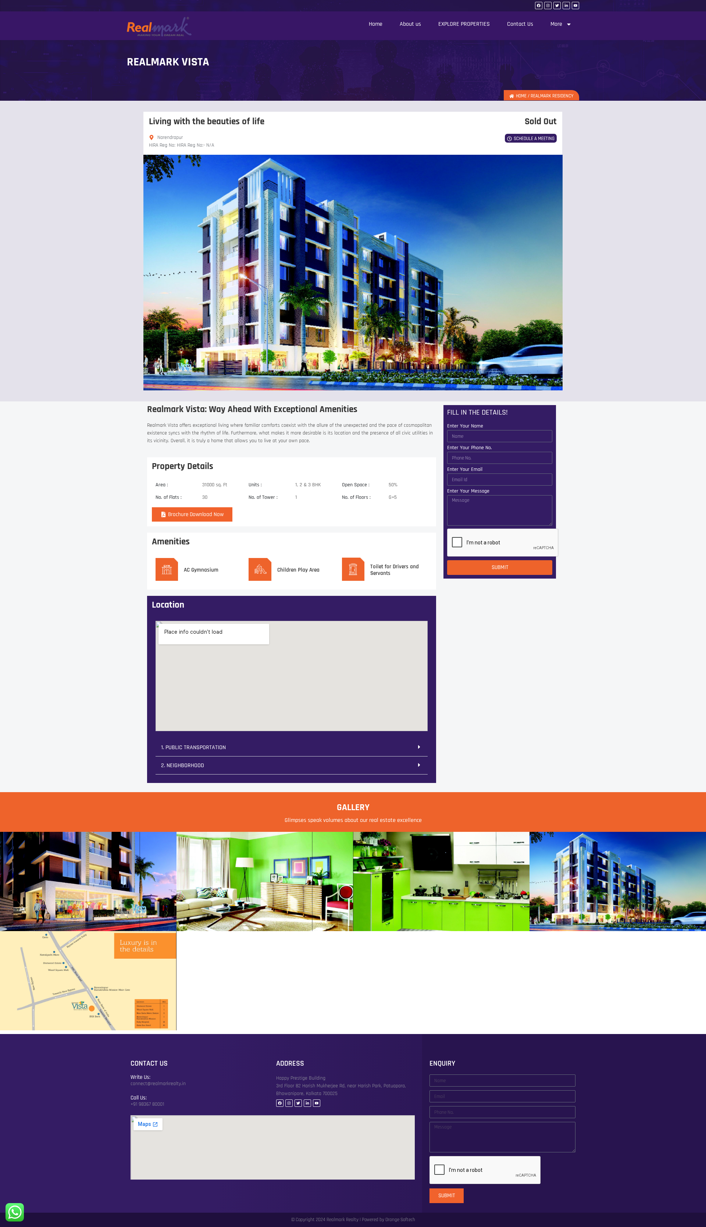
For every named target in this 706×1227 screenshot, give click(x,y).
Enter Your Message (468, 491)
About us (410, 24)
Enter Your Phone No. (469, 448)
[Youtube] (575, 5)
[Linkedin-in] (566, 5)
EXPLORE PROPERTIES (464, 24)
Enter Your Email (464, 470)
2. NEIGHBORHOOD (182, 765)
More (556, 24)
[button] (292, 747)
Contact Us (520, 24)
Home (375, 24)
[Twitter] (557, 5)
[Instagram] (548, 5)
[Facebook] (538, 5)
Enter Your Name (465, 426)
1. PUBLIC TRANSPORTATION (193, 747)
